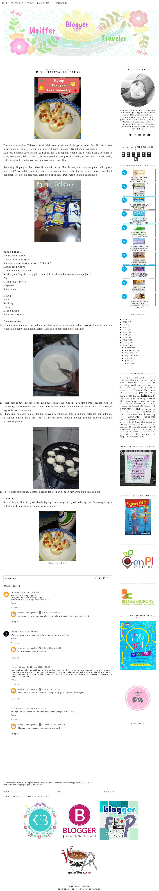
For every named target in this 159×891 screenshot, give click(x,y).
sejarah (136, 437)
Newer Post (10, 792)
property (124, 437)
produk (145, 434)
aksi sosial (147, 420)
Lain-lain (140, 395)
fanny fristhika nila (20, 667)
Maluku (151, 398)
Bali (136, 380)
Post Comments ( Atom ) (34, 796)
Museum (137, 404)
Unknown (15, 592)
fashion (149, 422)
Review (125, 409)
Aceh (131, 378)
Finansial (148, 388)
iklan (134, 427)
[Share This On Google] (108, 578)
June (127, 363)
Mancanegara (133, 401)
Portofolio (17, 3)
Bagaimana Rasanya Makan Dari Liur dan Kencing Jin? (139, 263)
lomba (122, 432)
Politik (149, 404)
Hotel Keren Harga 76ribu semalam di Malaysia (139, 291)
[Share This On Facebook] (96, 578)
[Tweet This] (100, 578)
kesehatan (146, 427)
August (129, 358)
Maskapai (124, 404)
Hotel (153, 390)
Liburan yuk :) (129, 398)
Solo (121, 412)
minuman (148, 432)
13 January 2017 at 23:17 (34, 708)
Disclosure (43, 3)
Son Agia (15, 632)
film (121, 425)
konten (123, 429)
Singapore (146, 409)
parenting (126, 434)
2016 (125, 345)
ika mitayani (16, 708)
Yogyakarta (131, 420)
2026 (125, 319)
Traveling (150, 414)
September (130, 355)
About (30, 3)
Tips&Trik (151, 412)
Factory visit (134, 388)
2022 (125, 330)
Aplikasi (143, 378)
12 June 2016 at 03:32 (40, 667)
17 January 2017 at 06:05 (53, 725)
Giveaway (124, 390)
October (129, 353)
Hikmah (137, 390)
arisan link (125, 422)
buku (137, 422)
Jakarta (129, 393)
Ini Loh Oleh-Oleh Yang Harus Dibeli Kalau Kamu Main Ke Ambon (139, 249)
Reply (13, 603)
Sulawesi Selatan (134, 412)
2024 (125, 324)
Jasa (141, 393)
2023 (125, 327)
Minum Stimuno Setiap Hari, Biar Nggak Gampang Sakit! (139, 236)
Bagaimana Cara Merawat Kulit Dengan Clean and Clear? (139, 304)
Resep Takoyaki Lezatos (58, 72)
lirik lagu (147, 429)
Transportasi (131, 414)
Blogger (86, 886)
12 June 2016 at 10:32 (52, 689)
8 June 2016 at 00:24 (29, 592)
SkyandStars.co (92, 889)
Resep (16, 578)
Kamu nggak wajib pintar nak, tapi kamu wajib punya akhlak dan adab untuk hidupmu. (139, 181)
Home (4, 3)
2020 (125, 335)
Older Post (109, 792)
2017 (125, 342)
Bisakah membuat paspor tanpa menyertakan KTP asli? (139, 222)
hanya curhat (136, 424)
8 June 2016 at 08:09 (29, 632)
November (130, 350)
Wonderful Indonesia (142, 417)
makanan (134, 432)
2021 (125, 332)
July (127, 361)
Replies (17, 608)
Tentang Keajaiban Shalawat (139, 193)
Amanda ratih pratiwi (28, 613)
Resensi (135, 406)
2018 (125, 340)
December (130, 348)
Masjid (149, 401)
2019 (125, 337)
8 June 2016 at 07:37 (51, 613)
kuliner (134, 429)
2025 (125, 322)
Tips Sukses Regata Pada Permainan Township (139, 207)
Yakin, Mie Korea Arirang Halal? (139, 275)
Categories (61, 3)
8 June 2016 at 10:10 (51, 648)
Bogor (144, 380)
